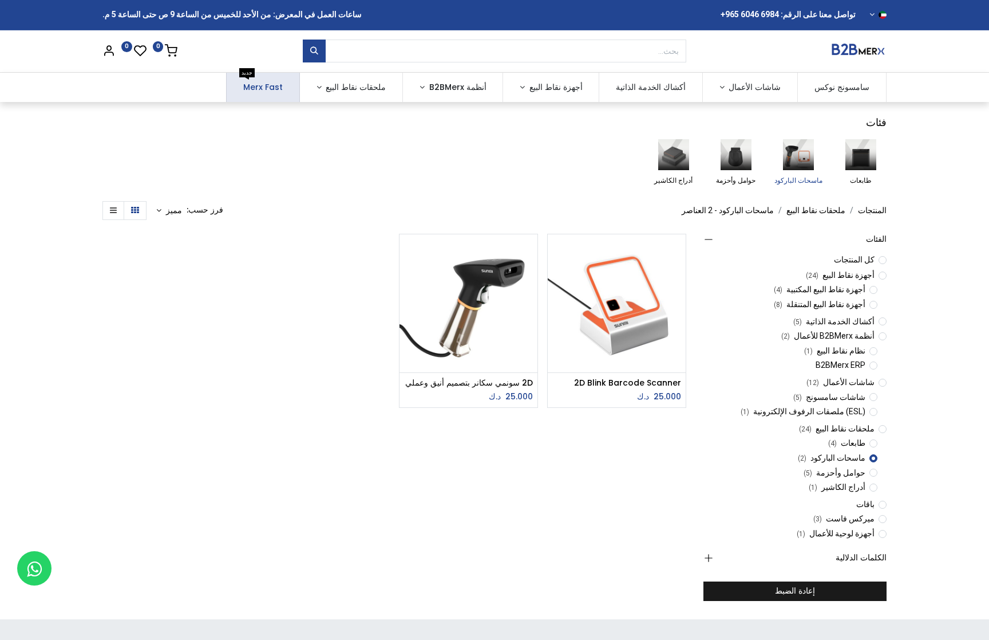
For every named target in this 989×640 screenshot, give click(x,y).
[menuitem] (842, 88)
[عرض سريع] (555, 253)
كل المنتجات (854, 259)
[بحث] (314, 51)
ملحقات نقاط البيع (815, 210)
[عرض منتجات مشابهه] (555, 304)
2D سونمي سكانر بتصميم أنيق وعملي (469, 383)
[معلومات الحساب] (108, 52)
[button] (169, 211)
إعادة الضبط (795, 590)
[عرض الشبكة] (135, 211)
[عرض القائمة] (113, 211)
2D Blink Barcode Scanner (627, 383)
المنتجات (872, 210)
